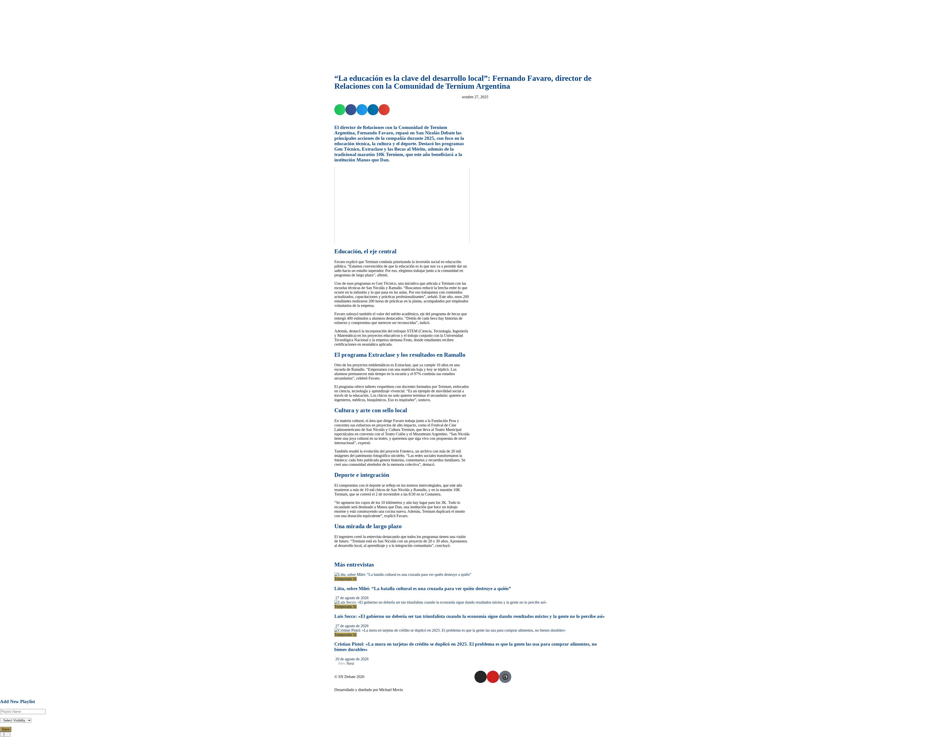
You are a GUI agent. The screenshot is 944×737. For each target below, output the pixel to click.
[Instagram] (480, 677)
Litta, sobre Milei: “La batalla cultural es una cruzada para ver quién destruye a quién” (422, 588)
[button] (339, 109)
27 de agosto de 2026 (351, 598)
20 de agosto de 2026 (351, 659)
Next (350, 663)
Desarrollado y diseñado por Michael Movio (368, 690)
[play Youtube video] (402, 205)
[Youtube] (493, 677)
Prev (341, 663)
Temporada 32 (345, 579)
